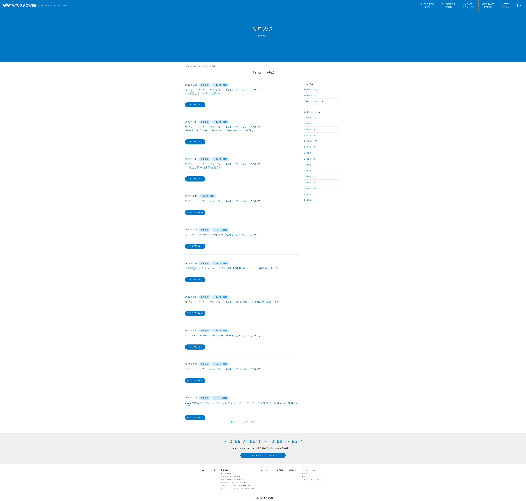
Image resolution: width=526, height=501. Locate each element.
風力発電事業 (226, 473)
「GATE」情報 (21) (314, 101)
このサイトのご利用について (313, 479)
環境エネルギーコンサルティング (234, 479)
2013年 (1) (310, 194)
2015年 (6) (310, 182)
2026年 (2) (310, 117)
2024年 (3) (310, 129)
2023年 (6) (310, 135)
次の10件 (249, 421)
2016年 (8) (310, 176)
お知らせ (196, 66)
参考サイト (306, 473)
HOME (188, 66)
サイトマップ (307, 476)
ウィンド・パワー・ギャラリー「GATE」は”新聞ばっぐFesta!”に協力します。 (233, 301)
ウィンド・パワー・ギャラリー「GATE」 (237, 485)
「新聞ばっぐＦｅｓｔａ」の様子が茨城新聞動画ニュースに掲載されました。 (233, 268)
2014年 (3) (310, 188)
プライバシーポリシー (311, 470)
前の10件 (236, 421)
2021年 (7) (310, 147)
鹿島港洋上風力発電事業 (231, 476)
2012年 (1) (310, 200)
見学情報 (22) (311, 95)
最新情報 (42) (311, 89)
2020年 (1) (310, 153)
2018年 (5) (310, 164)
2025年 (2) (310, 123)
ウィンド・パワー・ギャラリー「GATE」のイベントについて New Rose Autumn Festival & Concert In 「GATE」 (223, 128)
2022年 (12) (310, 141)
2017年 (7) (310, 170)
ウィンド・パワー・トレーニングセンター (238, 489)
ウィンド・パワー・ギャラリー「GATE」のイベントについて (223, 201)
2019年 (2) (310, 158)
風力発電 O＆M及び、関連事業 (234, 482)
